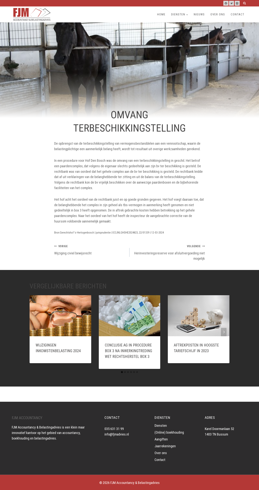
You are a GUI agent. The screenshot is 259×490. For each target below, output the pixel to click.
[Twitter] (231, 3)
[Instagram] (237, 3)
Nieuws (199, 14)
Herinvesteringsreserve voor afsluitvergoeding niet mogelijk (169, 253)
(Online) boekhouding (169, 432)
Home (161, 14)
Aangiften (161, 439)
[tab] (122, 372)
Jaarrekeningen (165, 446)
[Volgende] (224, 332)
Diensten (161, 426)
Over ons (217, 14)
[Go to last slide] (35, 332)
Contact (237, 14)
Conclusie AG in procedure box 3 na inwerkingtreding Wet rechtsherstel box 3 (128, 351)
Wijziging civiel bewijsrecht (73, 250)
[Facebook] (225, 3)
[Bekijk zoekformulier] (244, 3)
